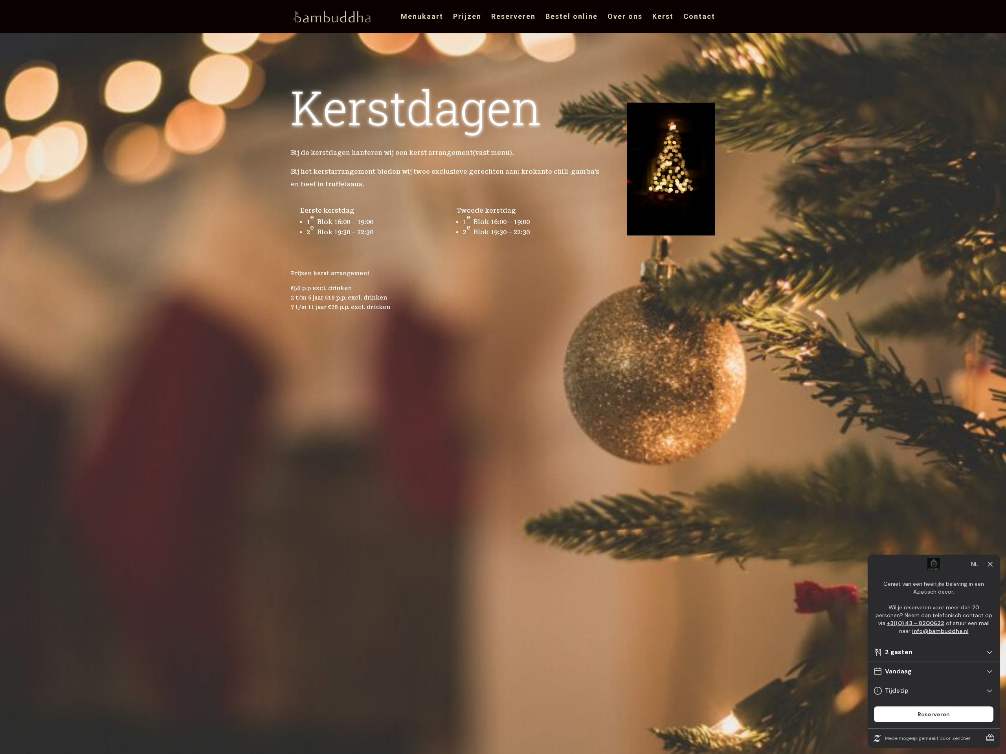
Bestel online (571, 17)
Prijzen (467, 17)
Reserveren (513, 17)
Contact (699, 17)
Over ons (625, 17)
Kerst (663, 17)
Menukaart (422, 17)
